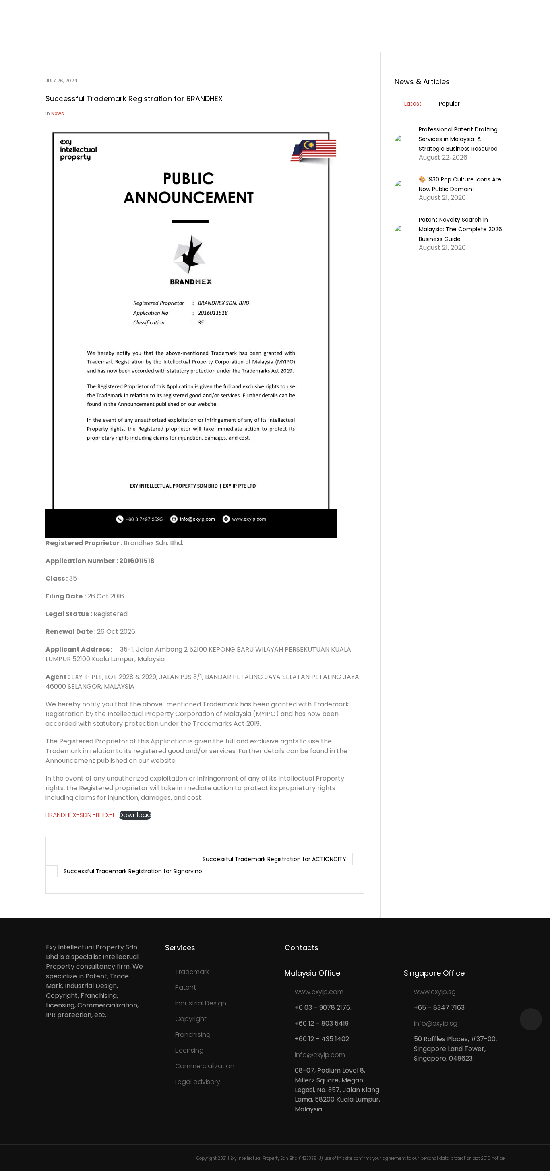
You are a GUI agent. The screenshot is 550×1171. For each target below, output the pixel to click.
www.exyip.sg (435, 992)
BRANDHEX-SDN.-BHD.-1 (79, 815)
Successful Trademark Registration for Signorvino (133, 871)
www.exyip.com (319, 992)
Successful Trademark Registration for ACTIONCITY (274, 859)
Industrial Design (200, 1003)
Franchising (193, 1034)
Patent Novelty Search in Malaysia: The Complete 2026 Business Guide (460, 229)
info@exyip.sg (435, 1023)
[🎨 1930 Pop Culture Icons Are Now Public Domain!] (404, 188)
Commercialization (204, 1066)
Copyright (191, 1019)
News (57, 113)
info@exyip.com (320, 1054)
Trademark (192, 971)
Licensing (189, 1050)
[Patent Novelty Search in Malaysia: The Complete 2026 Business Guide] (404, 233)
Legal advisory (197, 1081)
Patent (185, 987)
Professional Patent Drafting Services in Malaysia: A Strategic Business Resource (458, 139)
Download (135, 815)
